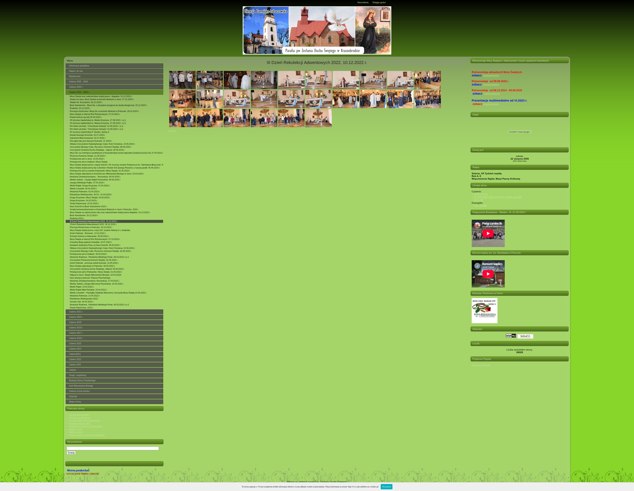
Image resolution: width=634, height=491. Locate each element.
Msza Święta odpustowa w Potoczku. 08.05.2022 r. (92, 266)
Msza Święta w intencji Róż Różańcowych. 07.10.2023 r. (95, 239)
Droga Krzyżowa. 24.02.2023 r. (83, 200)
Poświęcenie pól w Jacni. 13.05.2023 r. (87, 159)
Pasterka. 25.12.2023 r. (80, 108)
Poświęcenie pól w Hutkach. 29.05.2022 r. (88, 254)
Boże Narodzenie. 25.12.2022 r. (84, 215)
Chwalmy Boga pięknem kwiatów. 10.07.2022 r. (91, 242)
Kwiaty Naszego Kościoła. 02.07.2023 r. (87, 135)
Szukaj (71, 452)
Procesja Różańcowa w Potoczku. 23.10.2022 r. (91, 227)
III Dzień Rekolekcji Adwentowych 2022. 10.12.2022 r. (94, 221)
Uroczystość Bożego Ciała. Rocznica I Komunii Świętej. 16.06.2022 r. (101, 251)
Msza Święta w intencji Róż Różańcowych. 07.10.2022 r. (95, 114)
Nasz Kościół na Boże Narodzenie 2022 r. (88, 206)
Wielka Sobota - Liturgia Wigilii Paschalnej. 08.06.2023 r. (95, 180)
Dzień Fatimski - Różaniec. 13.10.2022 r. (88, 233)
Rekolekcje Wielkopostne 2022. (84, 299)
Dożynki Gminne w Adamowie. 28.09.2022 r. (89, 236)
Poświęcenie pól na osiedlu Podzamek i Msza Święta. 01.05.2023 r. (100, 171)
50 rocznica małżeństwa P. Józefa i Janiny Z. (89, 132)
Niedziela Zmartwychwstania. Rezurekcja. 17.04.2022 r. (95, 281)
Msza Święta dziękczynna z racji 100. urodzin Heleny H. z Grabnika (100, 230)
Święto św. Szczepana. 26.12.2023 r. (86, 102)
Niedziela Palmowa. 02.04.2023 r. (85, 191)
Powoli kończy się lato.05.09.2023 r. (86, 117)
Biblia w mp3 (75, 429)
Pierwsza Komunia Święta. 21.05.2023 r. (88, 156)
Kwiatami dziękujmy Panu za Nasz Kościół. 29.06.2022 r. (95, 245)
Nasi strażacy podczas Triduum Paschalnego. (90, 278)
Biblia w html (75, 432)
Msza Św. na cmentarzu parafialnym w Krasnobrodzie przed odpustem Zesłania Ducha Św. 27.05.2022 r (116, 153)
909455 (525, 336)
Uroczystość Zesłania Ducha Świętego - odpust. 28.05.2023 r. (97, 150)
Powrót (172, 131)
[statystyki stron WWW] (511, 336)
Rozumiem (386, 487)
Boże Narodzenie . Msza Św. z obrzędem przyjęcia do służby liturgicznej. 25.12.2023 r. (108, 105)
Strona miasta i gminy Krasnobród (87, 435)
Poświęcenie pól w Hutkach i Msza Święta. (89, 162)
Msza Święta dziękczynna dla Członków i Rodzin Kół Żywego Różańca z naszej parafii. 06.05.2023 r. (115, 168)
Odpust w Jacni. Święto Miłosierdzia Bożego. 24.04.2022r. (96, 275)
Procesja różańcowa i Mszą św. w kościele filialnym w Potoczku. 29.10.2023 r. (104, 111)
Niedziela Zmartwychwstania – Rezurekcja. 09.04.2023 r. (95, 177)
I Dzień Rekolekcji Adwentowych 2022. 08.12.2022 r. (93, 224)
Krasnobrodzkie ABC (79, 423)
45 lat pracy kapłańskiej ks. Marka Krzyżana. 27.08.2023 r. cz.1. (98, 120)
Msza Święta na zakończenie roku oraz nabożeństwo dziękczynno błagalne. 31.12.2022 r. (110, 212)
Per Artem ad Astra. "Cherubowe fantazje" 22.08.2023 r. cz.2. (97, 129)
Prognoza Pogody (481, 365)
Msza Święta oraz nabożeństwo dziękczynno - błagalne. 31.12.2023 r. (101, 96)
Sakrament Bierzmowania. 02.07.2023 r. (88, 138)
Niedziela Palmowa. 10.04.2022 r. (85, 296)
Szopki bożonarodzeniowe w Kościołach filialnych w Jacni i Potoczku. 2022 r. (104, 209)
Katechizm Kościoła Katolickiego (86, 426)
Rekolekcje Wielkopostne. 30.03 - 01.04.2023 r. (91, 194)
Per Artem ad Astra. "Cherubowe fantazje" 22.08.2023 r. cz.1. (97, 126)
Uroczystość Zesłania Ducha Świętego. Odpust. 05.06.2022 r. (97, 269)
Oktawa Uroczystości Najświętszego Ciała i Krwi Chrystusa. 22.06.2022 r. (102, 248)
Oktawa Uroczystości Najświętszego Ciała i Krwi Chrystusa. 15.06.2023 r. (102, 144)
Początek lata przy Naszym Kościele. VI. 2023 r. (91, 141)
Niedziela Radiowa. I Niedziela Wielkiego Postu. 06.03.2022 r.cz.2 (99, 305)
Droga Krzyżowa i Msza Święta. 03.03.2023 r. (90, 197)
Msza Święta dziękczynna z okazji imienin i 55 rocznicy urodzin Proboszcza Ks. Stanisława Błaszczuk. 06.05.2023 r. (116, 165)
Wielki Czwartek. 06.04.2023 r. (83, 188)
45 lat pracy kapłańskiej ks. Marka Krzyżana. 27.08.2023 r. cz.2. (98, 123)
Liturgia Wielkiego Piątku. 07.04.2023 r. (87, 183)
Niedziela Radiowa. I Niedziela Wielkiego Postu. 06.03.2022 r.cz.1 (99, 257)
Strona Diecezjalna (79, 414)
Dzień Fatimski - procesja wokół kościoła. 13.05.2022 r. (94, 263)
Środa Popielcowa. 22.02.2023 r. (84, 203)
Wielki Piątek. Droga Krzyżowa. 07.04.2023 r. (90, 185)
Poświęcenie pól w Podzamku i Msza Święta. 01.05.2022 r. (96, 272)
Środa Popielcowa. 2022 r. (81, 308)
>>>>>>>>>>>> (491, 75)
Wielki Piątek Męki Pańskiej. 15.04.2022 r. (88, 290)
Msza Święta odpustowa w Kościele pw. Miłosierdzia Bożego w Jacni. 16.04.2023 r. (107, 174)
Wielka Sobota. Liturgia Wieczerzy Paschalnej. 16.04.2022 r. (97, 284)
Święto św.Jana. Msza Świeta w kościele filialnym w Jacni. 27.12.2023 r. (102, 99)
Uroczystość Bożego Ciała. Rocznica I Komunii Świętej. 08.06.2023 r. (101, 147)
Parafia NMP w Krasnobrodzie (84, 420)
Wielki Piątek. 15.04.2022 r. (82, 287)
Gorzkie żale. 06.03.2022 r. (82, 302)
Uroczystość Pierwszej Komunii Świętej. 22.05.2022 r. (94, 260)
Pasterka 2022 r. (77, 218)
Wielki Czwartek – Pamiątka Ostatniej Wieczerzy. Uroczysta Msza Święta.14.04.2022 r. (108, 293)
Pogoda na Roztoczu (80, 417)
